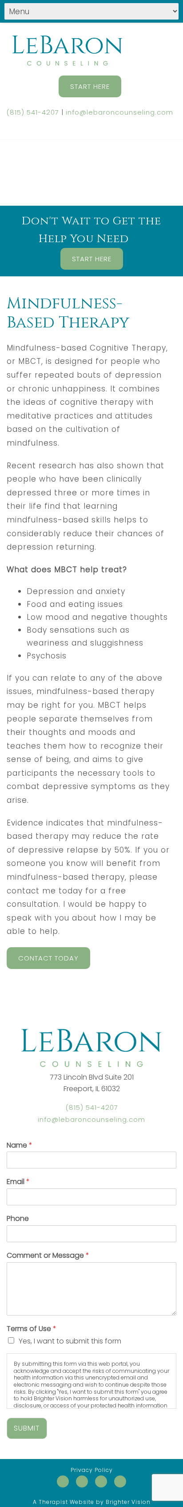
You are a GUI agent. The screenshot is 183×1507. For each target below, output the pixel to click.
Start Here (90, 86)
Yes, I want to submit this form (70, 1341)
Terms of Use (31, 1329)
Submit (27, 1428)
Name (19, 1145)
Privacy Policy (92, 1470)
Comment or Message (48, 1255)
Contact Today (48, 958)
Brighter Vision (128, 1502)
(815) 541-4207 (32, 112)
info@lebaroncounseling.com (119, 112)
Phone (18, 1219)
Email (18, 1182)
